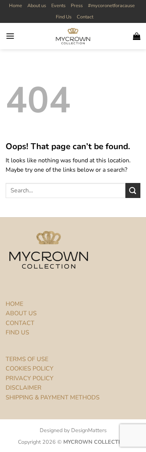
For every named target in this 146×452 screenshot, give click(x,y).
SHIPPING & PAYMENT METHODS (53, 397)
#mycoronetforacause (111, 5)
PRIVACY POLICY (30, 378)
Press (77, 5)
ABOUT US (21, 313)
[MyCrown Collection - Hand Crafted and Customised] (73, 36)
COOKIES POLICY (30, 368)
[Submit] (132, 190)
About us (36, 5)
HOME (14, 304)
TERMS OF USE (27, 359)
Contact (85, 17)
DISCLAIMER (24, 388)
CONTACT (20, 323)
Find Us (64, 17)
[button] (10, 36)
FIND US (17, 332)
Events (58, 5)
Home (15, 5)
